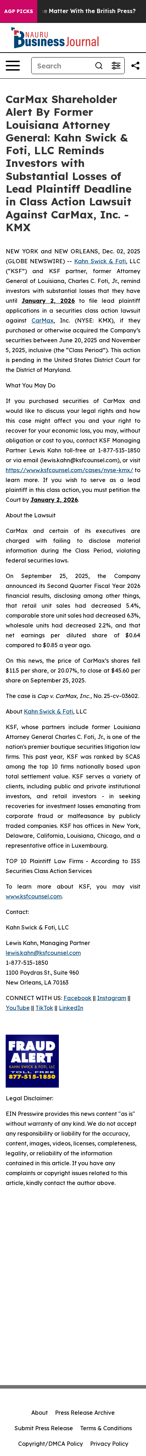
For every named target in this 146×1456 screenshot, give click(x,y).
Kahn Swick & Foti (99, 261)
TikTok (44, 1007)
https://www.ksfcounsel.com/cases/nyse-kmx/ (69, 470)
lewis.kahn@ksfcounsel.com (43, 952)
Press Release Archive (85, 1412)
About (39, 1412)
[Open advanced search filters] (115, 66)
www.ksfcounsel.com (34, 896)
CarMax (43, 320)
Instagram (111, 997)
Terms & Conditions (106, 1428)
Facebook (77, 997)
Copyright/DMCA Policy (50, 1443)
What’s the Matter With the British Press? (76, 11)
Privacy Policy (109, 1443)
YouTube (18, 1007)
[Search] (98, 66)
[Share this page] (135, 66)
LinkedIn (71, 1007)
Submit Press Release (44, 1428)
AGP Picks (18, 11)
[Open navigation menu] (13, 66)
